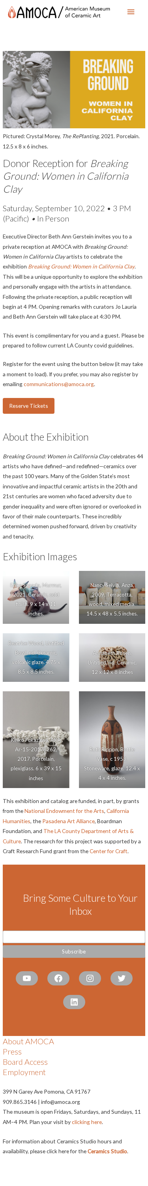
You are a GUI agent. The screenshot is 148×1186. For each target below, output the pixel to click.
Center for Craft (108, 851)
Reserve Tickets (28, 405)
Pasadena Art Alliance (68, 821)
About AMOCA (28, 1041)
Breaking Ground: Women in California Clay (81, 266)
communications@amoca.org (59, 384)
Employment (24, 1072)
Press (12, 1051)
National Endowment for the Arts (64, 810)
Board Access (25, 1061)
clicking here (87, 1121)
